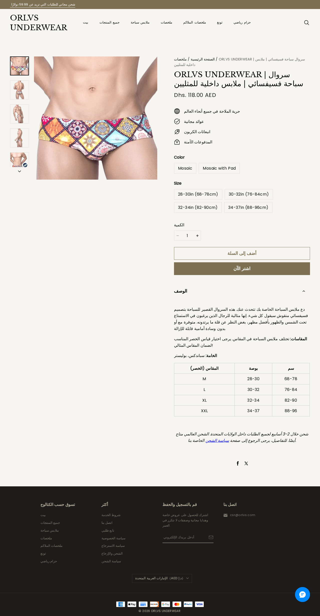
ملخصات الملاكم (194, 22)
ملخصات (166, 22)
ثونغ (219, 22)
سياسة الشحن (111, 561)
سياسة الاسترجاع (113, 545)
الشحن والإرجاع (112, 553)
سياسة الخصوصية (114, 538)
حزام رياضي (242, 22)
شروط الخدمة (111, 515)
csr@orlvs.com (242, 515)
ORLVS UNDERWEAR (35, 22)
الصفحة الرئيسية (203, 59)
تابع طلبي (108, 530)
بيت (85, 22)
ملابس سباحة (140, 22)
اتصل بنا (107, 522)
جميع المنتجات (110, 22)
